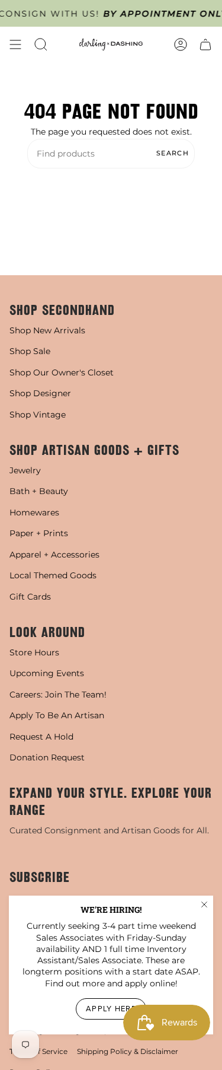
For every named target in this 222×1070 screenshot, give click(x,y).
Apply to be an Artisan (56, 715)
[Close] (204, 904)
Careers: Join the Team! (58, 694)
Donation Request (47, 757)
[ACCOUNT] (180, 44)
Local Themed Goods (52, 575)
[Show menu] (15, 44)
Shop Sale (29, 351)
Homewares (34, 512)
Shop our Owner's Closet (61, 372)
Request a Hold (41, 736)
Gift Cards (30, 596)
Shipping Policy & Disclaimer (127, 1051)
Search (172, 153)
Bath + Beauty (38, 491)
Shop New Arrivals (47, 330)
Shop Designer (40, 393)
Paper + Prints (38, 533)
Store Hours (34, 652)
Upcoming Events (46, 673)
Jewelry (25, 470)
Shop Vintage (37, 414)
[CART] (205, 44)
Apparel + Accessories (54, 554)
